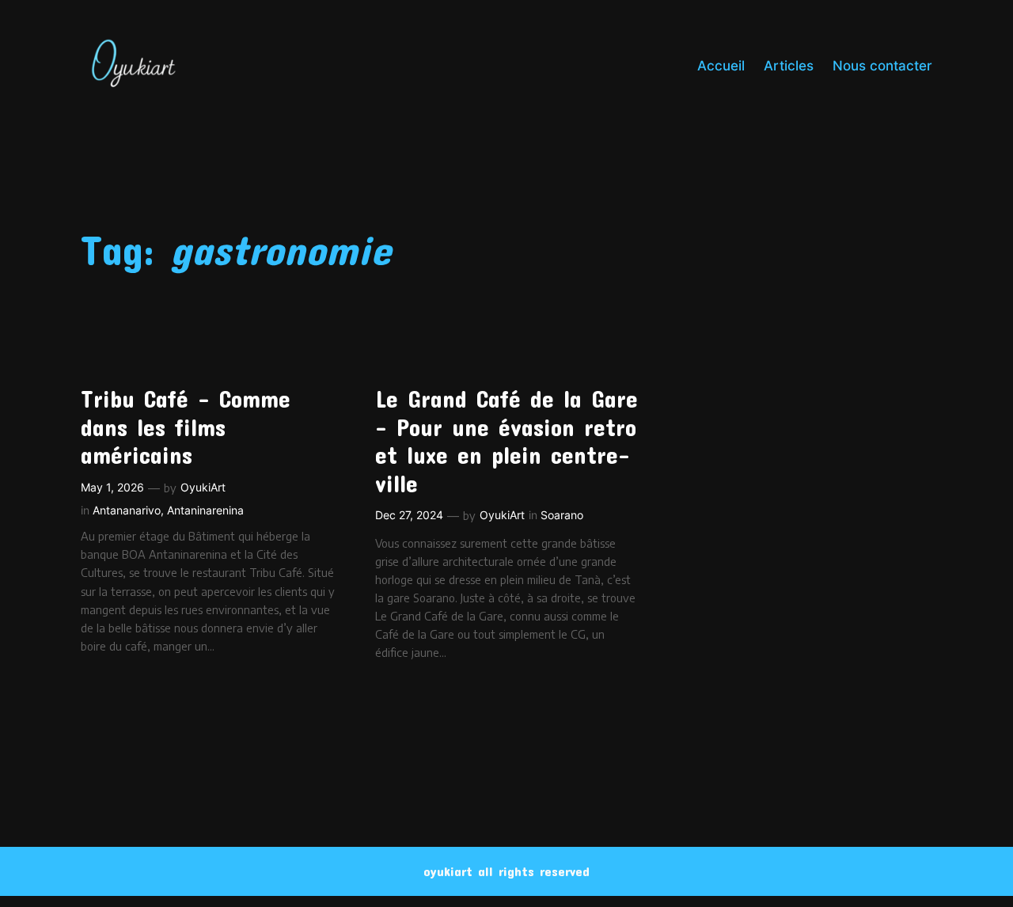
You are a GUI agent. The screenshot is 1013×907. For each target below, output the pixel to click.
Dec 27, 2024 (409, 515)
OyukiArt (203, 487)
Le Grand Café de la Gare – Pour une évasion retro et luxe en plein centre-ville (506, 441)
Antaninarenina (205, 510)
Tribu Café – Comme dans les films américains (185, 427)
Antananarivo (127, 510)
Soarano (562, 515)
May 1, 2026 (112, 487)
